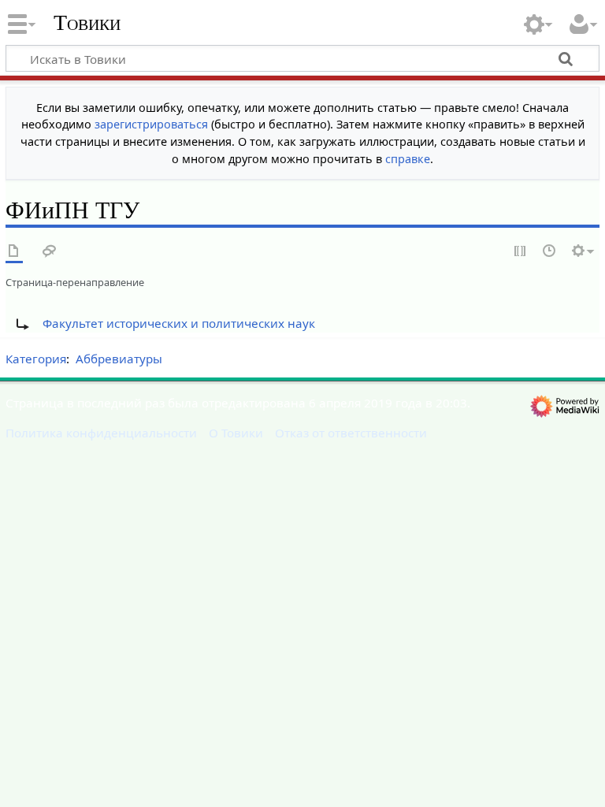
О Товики (236, 433)
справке (407, 158)
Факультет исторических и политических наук (179, 323)
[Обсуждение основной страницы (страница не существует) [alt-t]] (49, 252)
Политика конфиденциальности (101, 433)
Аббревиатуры (119, 358)
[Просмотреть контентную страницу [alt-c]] (14, 252)
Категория (36, 358)
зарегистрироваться (151, 124)
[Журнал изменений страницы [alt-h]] (550, 252)
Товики (87, 23)
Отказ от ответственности (351, 433)
